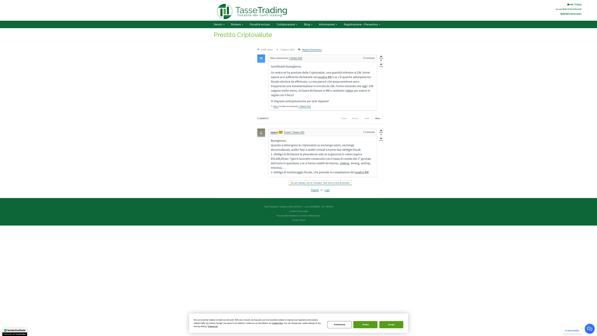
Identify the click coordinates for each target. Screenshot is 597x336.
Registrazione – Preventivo (361, 24)
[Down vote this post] (381, 65)
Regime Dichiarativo (312, 49)
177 (280, 132)
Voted (366, 118)
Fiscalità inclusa (260, 24)
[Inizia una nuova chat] (590, 329)
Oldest (344, 118)
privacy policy (576, 13)
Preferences (339, 325)
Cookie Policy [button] (277, 323)
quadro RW (325, 77)
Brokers (236, 24)
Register (315, 190)
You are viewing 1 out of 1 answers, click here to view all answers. (320, 183)
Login (327, 190)
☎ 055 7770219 (574, 4)
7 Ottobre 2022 (304, 106)
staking (344, 163)
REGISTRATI (564, 13)
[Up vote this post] (381, 56)
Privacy (300, 211)
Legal (305, 211)
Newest (355, 118)
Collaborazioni (286, 24)
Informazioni (327, 24)
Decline (365, 325)
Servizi (218, 24)
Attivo (377, 118)
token (349, 90)
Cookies (293, 211)
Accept (391, 325)
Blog (307, 24)
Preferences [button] (213, 326)
